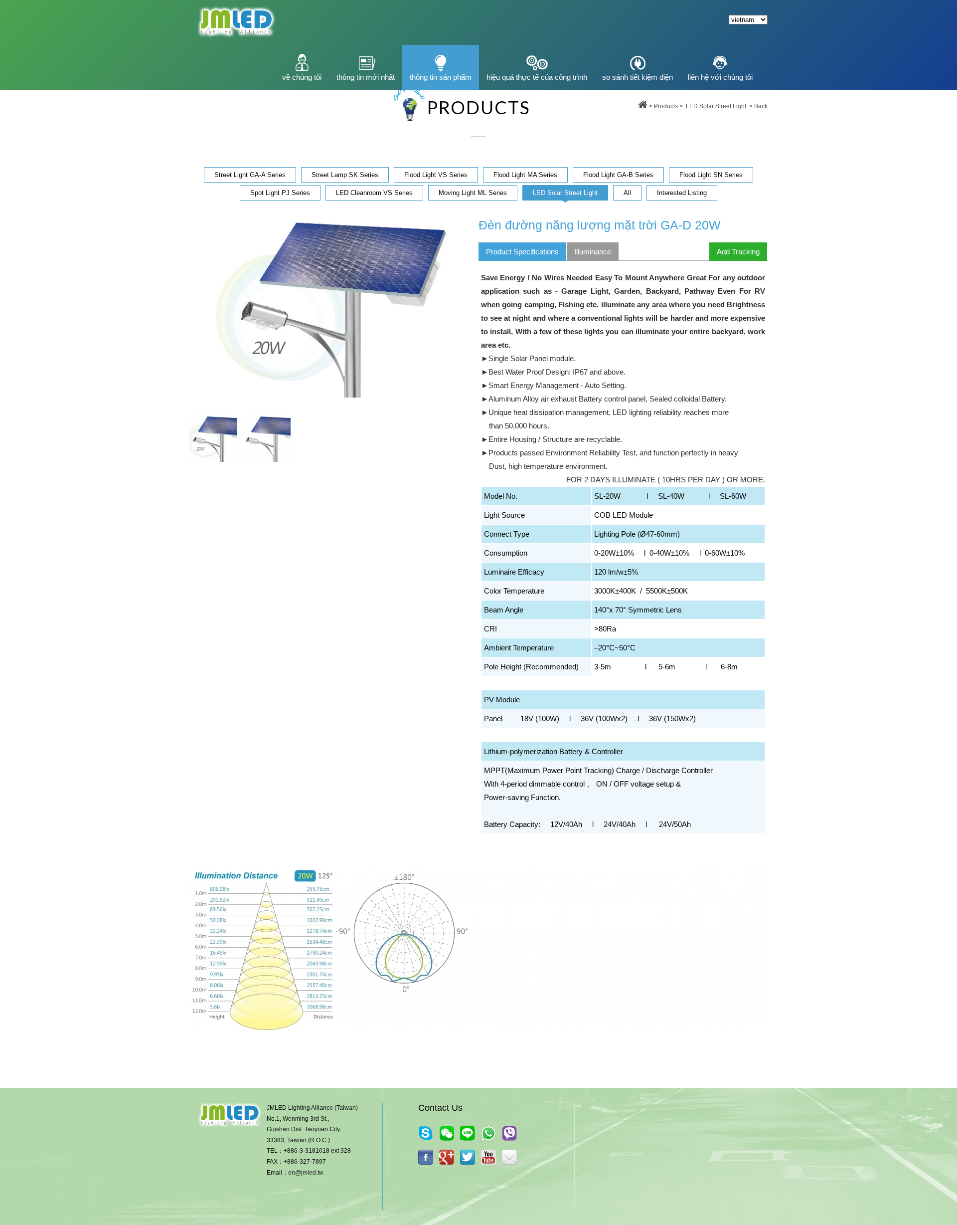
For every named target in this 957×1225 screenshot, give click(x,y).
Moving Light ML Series (473, 193)
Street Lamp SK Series (345, 175)
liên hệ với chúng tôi (720, 77)
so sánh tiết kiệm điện (637, 77)
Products (666, 106)
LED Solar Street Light (716, 106)
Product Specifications (522, 251)
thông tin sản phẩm (441, 77)
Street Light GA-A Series (250, 175)
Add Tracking (738, 251)
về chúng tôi (301, 77)
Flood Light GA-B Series (618, 175)
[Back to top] (642, 106)
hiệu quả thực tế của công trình (536, 77)
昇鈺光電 (235, 22)
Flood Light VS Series (436, 175)
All (627, 193)
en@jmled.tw (305, 1172)
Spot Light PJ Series (280, 193)
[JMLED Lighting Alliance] (467, 1157)
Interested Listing (682, 193)
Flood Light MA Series (525, 175)
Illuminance (592, 251)
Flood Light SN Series (711, 175)
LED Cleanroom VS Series (374, 193)
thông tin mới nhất (365, 77)
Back (761, 106)
